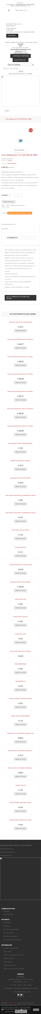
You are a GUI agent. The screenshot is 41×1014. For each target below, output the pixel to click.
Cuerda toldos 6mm (20, 634)
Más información (21, 1011)
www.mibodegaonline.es (7, 852)
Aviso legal (7, 951)
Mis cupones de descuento (12, 939)
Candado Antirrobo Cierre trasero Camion (20, 564)
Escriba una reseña (7, 158)
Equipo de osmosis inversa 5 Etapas (20, 582)
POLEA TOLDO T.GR (20, 599)
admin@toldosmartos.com (22, 6)
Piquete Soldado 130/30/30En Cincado (20, 802)
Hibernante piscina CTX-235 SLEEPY (20, 478)
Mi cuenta (6, 926)
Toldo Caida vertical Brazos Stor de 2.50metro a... (20, 408)
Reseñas (4, 229)
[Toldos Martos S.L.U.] (20, 16)
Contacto (6, 911)
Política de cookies (9, 965)
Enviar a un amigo (3, 206)
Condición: (4, 163)
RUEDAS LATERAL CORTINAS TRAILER (20, 698)
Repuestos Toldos (12, 1003)
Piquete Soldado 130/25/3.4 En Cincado (20, 820)
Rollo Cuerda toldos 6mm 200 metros (20, 651)
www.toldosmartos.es (6, 848)
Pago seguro (7, 962)
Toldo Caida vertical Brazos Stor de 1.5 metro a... (20, 339)
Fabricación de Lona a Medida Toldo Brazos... (20, 750)
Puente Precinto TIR (20, 547)
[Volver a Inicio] (2, 119)
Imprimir (7, 206)
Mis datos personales (10, 936)
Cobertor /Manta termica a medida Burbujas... (20, 443)
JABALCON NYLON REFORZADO (20, 716)
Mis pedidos (7, 922)
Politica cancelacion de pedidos (13, 969)
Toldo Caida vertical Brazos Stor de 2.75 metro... (20, 426)
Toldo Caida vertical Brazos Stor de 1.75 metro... (20, 356)
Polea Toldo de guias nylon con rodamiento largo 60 (20, 495)
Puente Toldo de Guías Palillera (20, 530)
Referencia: (4, 160)
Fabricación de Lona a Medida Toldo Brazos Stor (20, 733)
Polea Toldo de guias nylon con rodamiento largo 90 (20, 512)
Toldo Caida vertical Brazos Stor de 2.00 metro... (20, 374)
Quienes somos (8, 914)
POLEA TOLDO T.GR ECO (20, 616)
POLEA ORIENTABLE (20, 664)
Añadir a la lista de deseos (17, 205)
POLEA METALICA (21, 681)
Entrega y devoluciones (11, 948)
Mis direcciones (8, 933)
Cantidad (4, 195)
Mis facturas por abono (11, 929)
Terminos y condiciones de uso (13, 955)
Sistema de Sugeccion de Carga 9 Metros (20, 322)
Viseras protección (20, 785)
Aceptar (36, 1009)
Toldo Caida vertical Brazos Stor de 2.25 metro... (20, 391)
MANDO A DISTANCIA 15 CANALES (20, 460)
